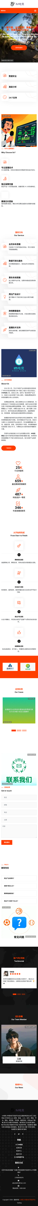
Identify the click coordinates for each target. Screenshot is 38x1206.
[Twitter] (19, 1134)
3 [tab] (24, 730)
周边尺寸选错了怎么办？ (11, 901)
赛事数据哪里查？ (9, 893)
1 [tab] (13, 730)
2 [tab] (19, 730)
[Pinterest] (23, 1134)
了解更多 (8, 448)
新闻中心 (19, 1151)
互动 (19, 1157)
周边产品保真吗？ (9, 878)
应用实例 (19, 1148)
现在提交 (7, 842)
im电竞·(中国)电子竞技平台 (27, 1199)
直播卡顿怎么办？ (9, 886)
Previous (2, 666)
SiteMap (19, 1203)
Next (35, 666)
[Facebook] (15, 1134)
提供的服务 (19, 47)
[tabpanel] (19, 713)
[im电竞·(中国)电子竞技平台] (19, 4)
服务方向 (19, 1154)
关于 (19, 1144)
